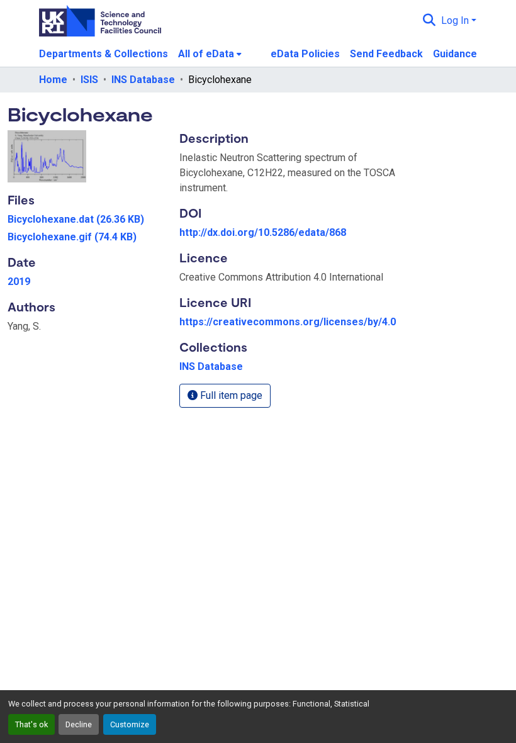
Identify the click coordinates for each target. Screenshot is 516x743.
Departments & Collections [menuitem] (103, 54)
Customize (129, 724)
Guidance (455, 54)
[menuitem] (210, 54)
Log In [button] (456, 20)
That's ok (31, 724)
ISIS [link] (89, 80)
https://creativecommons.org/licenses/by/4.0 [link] (287, 322)
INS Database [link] (143, 80)
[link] (86, 219)
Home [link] (53, 80)
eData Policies (305, 54)
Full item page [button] (230, 395)
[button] (429, 20)
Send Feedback (386, 54)
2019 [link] (19, 282)
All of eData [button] (206, 54)
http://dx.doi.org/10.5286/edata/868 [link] (262, 232)
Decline (78, 724)
